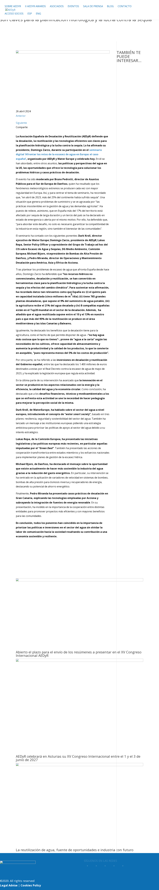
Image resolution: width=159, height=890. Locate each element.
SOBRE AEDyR (13, 6)
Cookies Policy (31, 885)
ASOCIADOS (57, 6)
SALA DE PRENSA (93, 6)
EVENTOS (73, 6)
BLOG (110, 6)
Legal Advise (9, 885)
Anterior (21, 116)
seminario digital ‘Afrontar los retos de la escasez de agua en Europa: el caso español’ (59, 154)
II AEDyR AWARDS (35, 6)
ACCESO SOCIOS (14, 13)
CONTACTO (125, 6)
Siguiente (21, 123)
